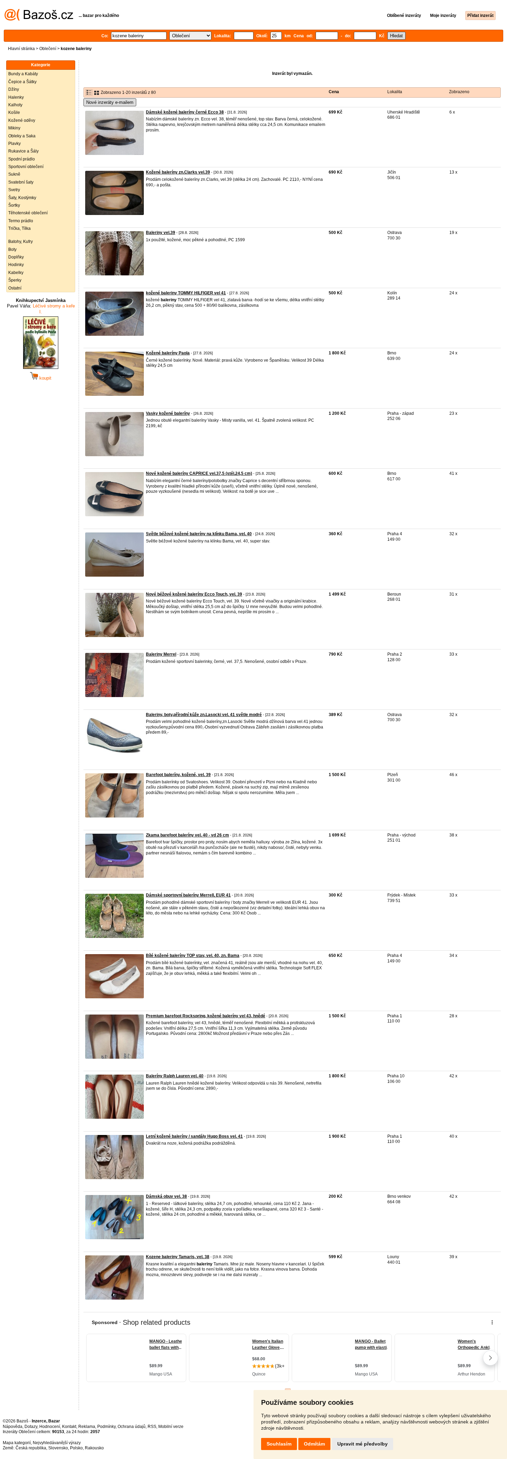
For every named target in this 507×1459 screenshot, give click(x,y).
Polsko (76, 1448)
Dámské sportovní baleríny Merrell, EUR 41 (188, 895)
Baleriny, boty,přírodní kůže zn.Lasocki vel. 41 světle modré (204, 714)
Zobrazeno (459, 91)
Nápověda (12, 1426)
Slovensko (58, 1448)
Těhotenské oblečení (28, 212)
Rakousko (94, 1448)
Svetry (14, 189)
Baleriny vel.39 (160, 232)
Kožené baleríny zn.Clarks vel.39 (178, 172)
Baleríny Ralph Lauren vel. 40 (174, 1076)
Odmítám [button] (314, 1444)
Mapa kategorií (17, 1442)
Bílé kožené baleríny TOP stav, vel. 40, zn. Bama (192, 955)
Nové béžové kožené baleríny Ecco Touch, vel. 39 (194, 594)
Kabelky (15, 272)
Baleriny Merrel (161, 654)
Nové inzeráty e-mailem (109, 102)
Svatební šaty (20, 182)
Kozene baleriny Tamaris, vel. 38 (177, 1256)
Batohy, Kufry (20, 241)
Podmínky (106, 1426)
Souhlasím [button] (279, 1444)
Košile (14, 112)
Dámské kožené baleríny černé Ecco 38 (185, 112)
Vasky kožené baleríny (168, 413)
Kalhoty (15, 104)
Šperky (14, 280)
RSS (152, 1426)
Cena (334, 91)
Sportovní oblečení (25, 166)
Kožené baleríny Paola (168, 353)
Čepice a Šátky (22, 81)
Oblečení (47, 48)
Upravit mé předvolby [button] (362, 1444)
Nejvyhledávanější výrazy (57, 1442)
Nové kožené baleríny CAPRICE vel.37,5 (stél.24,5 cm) (199, 473)
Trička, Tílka (19, 228)
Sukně (14, 174)
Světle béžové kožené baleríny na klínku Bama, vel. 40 (199, 533)
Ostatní (14, 288)
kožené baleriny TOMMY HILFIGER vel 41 (186, 293)
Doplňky (16, 257)
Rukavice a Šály (23, 151)
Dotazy (30, 1426)
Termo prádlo (20, 220)
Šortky (14, 205)
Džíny (13, 89)
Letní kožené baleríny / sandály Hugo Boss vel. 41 (194, 1136)
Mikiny (14, 128)
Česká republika (31, 1448)
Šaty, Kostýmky (22, 197)
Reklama (86, 1426)
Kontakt (69, 1426)
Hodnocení (49, 1426)
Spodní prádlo (21, 159)
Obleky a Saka (22, 136)
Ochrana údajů (132, 1426)
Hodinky (16, 264)
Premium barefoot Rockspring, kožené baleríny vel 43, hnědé (205, 1016)
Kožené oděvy (21, 120)
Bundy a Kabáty (23, 73)
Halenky (16, 97)
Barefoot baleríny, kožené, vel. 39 (178, 774)
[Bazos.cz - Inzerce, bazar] (38, 19)
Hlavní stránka (21, 48)
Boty (12, 249)
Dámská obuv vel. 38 (166, 1196)
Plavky (14, 143)
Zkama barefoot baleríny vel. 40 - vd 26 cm (187, 835)
